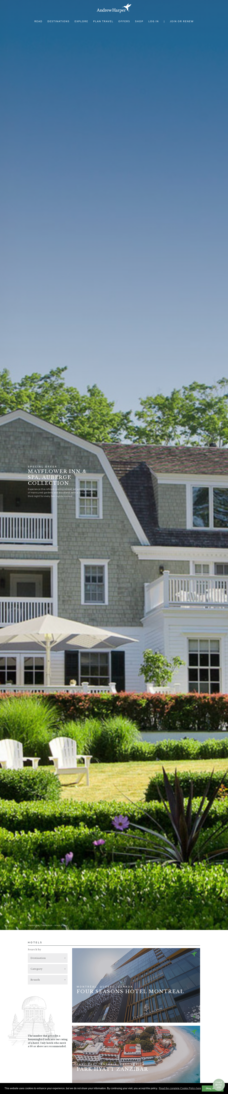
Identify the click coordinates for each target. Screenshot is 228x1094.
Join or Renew (182, 21)
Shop (139, 21)
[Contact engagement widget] (219, 1085)
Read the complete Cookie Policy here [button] (180, 1088)
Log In (153, 21)
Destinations (58, 21)
